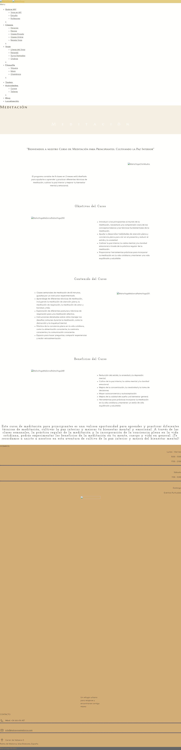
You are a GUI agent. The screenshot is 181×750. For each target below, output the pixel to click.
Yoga (8, 46)
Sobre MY (10, 9)
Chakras (14, 59)
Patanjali (14, 53)
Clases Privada (17, 34)
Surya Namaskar (18, 56)
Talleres (14, 92)
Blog (7, 98)
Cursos (14, 89)
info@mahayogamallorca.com (18, 730)
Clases (9, 25)
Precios (14, 31)
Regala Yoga (16, 40)
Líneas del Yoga (18, 50)
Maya (13, 71)
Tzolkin (9, 82)
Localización (12, 101)
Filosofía (10, 65)
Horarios (14, 28)
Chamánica (16, 74)
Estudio (14, 15)
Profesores (15, 18)
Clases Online (17, 37)
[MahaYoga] (12, 1)
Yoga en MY (16, 12)
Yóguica (14, 68)
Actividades (11, 85)
